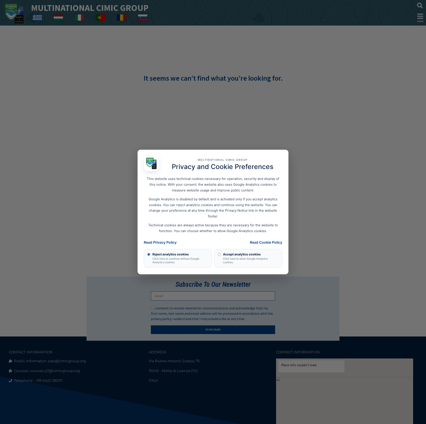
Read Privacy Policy (160, 242)
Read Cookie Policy (266, 242)
